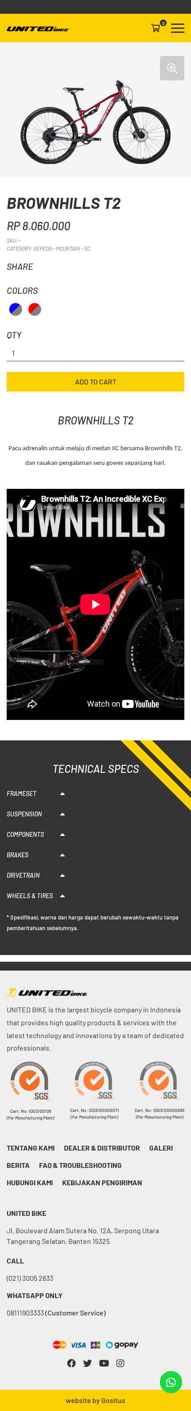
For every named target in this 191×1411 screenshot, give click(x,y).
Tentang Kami (31, 1147)
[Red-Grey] (34, 309)
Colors (22, 290)
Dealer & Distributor (102, 1147)
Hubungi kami (30, 1182)
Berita (18, 1165)
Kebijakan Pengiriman (102, 1182)
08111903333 (56, 1312)
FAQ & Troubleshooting (80, 1165)
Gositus (113, 1400)
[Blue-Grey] (15, 309)
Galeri (161, 1147)
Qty (14, 334)
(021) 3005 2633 (30, 1278)
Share (20, 266)
